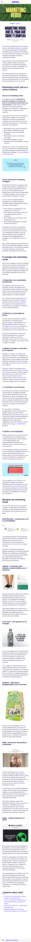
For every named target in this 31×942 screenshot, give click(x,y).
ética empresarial (19, 377)
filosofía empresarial (18, 486)
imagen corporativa (22, 363)
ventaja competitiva (20, 302)
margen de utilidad (16, 424)
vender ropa (18, 772)
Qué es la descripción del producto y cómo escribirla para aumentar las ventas (15, 901)
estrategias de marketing (20, 48)
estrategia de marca (8, 326)
